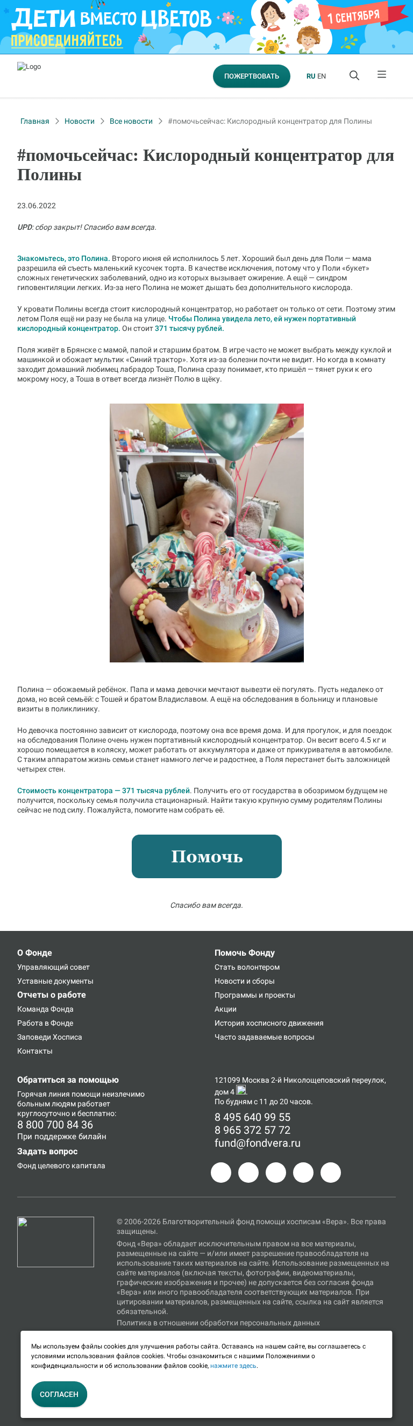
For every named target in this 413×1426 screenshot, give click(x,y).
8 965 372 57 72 (252, 1130)
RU (311, 76)
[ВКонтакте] (276, 1172)
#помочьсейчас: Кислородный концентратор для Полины (270, 121)
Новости (80, 121)
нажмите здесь (233, 1365)
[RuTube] (331, 1172)
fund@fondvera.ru (258, 1142)
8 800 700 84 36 (55, 1124)
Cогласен (59, 1394)
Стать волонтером (247, 967)
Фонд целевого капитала (61, 1165)
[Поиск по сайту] (355, 75)
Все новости (131, 121)
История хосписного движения (269, 1023)
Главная (34, 121)
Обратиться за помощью (68, 1080)
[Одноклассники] (248, 1172)
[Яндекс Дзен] (303, 1172)
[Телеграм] (221, 1172)
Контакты (35, 1051)
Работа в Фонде (45, 1023)
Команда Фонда (45, 1009)
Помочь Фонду (245, 953)
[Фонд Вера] (55, 1221)
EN (321, 76)
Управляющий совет (53, 967)
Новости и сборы (245, 981)
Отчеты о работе (51, 995)
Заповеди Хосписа (49, 1037)
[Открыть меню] (382, 75)
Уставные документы (55, 981)
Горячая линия (43, 1094)
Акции (226, 1009)
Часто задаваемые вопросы (265, 1037)
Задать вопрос (47, 1151)
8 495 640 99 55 (252, 1117)
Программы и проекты (255, 995)
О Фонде (34, 953)
